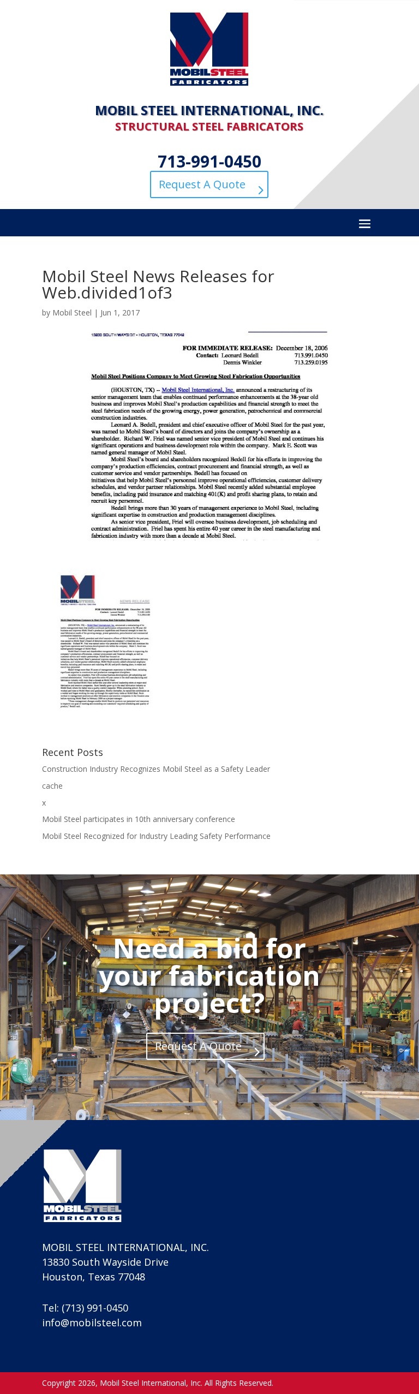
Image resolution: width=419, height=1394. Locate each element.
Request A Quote (202, 184)
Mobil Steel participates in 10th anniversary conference (138, 819)
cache (52, 786)
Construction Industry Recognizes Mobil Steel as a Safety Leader (156, 769)
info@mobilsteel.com (92, 1322)
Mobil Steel (72, 312)
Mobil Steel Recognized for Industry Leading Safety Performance (156, 836)
